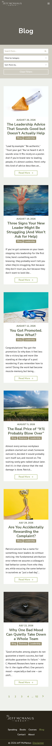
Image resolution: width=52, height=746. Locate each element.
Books (23, 729)
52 (36, 696)
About (31, 734)
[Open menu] (48, 3)
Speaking (12, 729)
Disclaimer (38, 742)
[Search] (45, 51)
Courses (33, 729)
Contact (21, 734)
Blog (41, 729)
